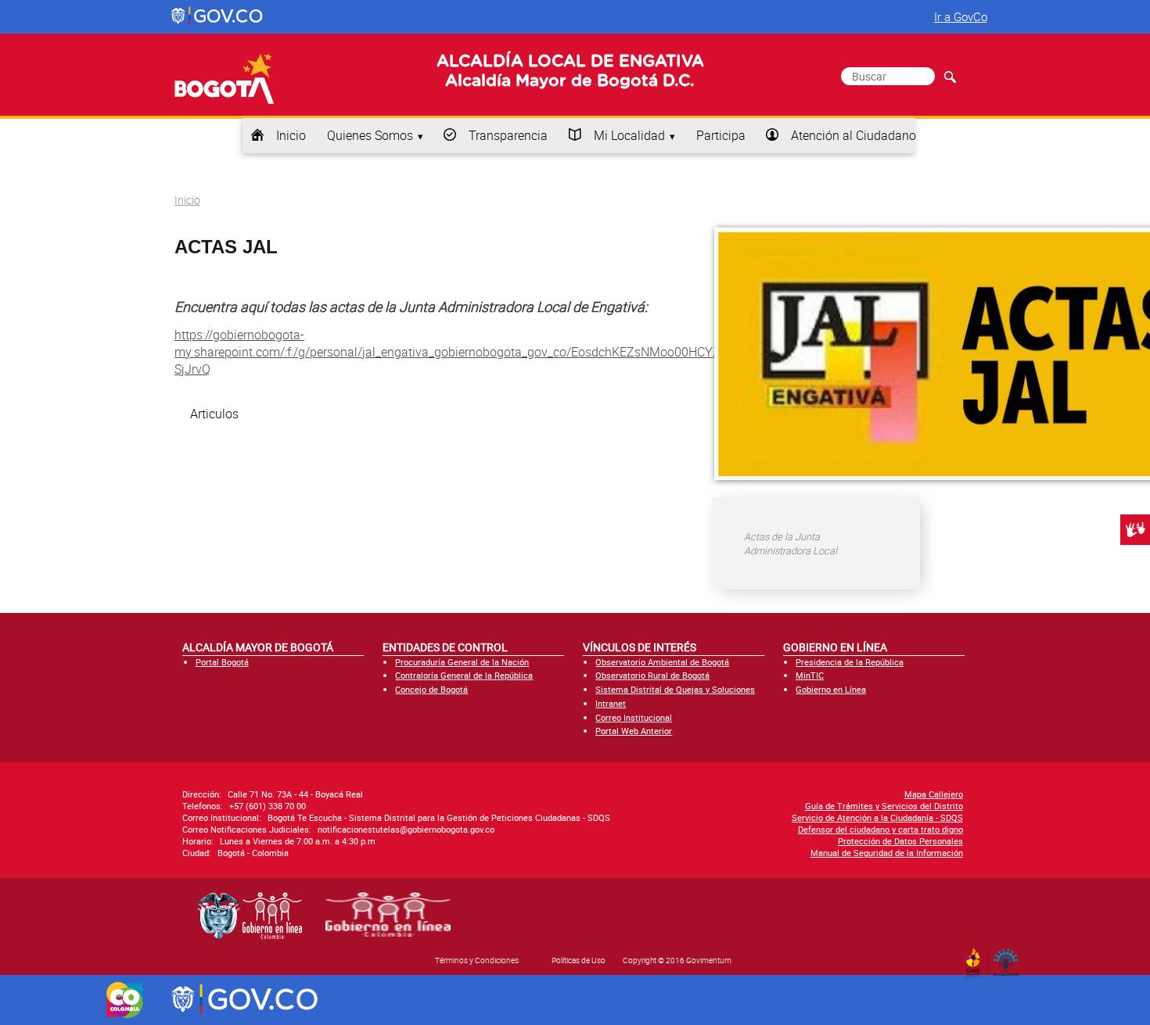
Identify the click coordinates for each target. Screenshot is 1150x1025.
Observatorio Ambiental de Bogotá (662, 662)
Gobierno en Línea (831, 689)
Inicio (291, 135)
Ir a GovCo (960, 16)
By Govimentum (1009, 957)
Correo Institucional (633, 717)
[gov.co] (218, 16)
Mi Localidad (629, 135)
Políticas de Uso (579, 960)
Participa (721, 135)
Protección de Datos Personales (900, 841)
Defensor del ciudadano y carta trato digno (880, 829)
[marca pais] (125, 1000)
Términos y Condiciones (477, 960)
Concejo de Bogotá (431, 689)
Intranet (610, 703)
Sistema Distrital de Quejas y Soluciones (675, 689)
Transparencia (508, 135)
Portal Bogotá (222, 662)
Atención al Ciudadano (853, 135)
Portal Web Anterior (633, 730)
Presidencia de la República (850, 662)
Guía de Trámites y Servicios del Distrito (884, 806)
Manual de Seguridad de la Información (886, 852)
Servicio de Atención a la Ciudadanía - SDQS (877, 817)
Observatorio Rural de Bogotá (652, 675)
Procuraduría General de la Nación (462, 662)
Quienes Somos (370, 135)
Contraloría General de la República (464, 675)
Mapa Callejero (933, 794)
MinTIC (810, 675)
